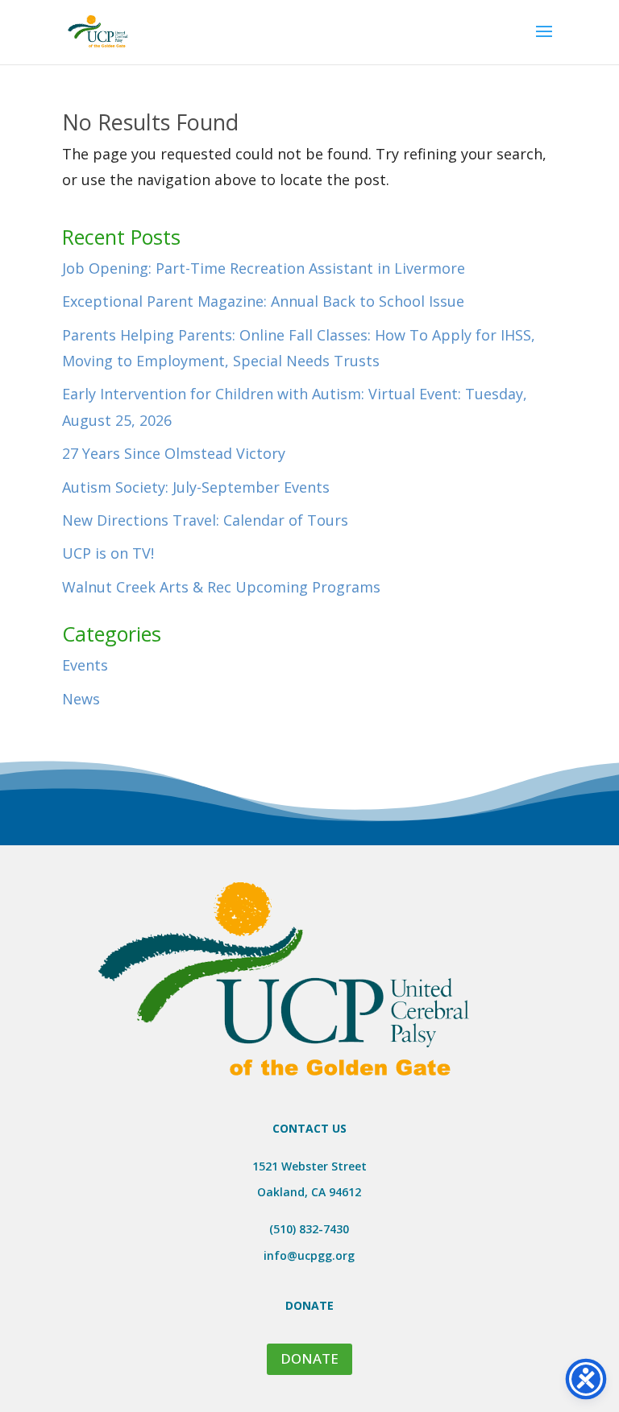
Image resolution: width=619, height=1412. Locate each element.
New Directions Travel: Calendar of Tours (205, 520)
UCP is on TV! (108, 553)
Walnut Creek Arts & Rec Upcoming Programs (221, 587)
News (81, 698)
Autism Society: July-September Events (196, 487)
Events (85, 665)
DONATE (309, 1358)
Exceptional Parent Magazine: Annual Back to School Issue (263, 301)
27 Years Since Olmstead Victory (173, 453)
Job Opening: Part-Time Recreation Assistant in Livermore (263, 268)
